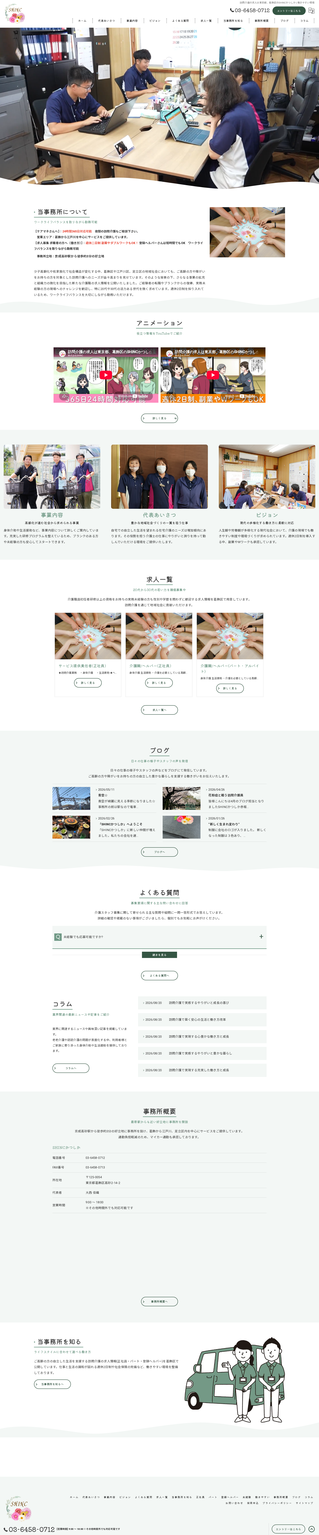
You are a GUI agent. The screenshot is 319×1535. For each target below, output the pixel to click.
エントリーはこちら (289, 11)
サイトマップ (304, 1503)
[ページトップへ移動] (311, 1529)
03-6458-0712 (95, 1158)
